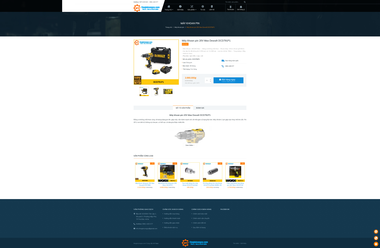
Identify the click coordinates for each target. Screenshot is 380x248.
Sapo (157, 243)
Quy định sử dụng (199, 227)
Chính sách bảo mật (200, 214)
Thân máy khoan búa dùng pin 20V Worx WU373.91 (235, 184)
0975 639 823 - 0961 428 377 (148, 2)
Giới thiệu (243, 243)
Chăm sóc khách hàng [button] (173, 209)
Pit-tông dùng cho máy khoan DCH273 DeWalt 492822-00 (212, 184)
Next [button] (244, 176)
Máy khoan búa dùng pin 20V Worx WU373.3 (167, 184)
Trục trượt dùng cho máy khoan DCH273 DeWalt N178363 (190, 185)
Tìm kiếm (236, 243)
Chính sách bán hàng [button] (201, 209)
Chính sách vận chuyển (201, 218)
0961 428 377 (147, 224)
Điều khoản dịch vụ (171, 227)
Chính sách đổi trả (199, 223)
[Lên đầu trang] (376, 226)
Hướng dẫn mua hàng (171, 214)
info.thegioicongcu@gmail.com (146, 228)
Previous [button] (135, 176)
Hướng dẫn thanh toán (172, 218)
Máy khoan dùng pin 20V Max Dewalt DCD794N (144, 184)
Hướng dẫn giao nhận (171, 223)
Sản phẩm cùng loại (143, 156)
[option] (144, 91)
